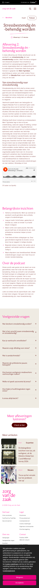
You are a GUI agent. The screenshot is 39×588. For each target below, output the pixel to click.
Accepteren (20, 583)
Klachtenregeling (25, 529)
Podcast (32, 18)
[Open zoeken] (30, 8)
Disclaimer (23, 515)
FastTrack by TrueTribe (9, 518)
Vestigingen (5, 537)
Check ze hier (19, 425)
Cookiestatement (25, 521)
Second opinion (7, 521)
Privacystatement (25, 518)
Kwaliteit (5, 543)
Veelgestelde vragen (8, 540)
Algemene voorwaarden (27, 526)
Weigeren (19, 577)
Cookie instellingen (25, 523)
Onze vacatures (7, 515)
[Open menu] (35, 8)
